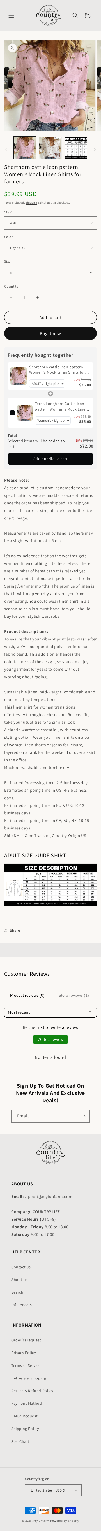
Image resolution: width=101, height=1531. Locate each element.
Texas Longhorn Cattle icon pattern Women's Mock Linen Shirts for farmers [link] (61, 406)
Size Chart (20, 1441)
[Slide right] (95, 149)
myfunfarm (41, 1521)
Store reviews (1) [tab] (74, 995)
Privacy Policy (23, 1352)
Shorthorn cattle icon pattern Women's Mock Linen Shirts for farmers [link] (57, 369)
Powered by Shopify (64, 1521)
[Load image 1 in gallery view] (25, 148)
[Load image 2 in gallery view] (50, 148)
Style (8, 211)
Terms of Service (26, 1365)
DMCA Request (24, 1415)
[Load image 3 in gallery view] (76, 148)
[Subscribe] (83, 1116)
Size (7, 261)
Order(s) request (26, 1340)
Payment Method (26, 1403)
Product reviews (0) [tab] (27, 995)
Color (8, 236)
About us (19, 1279)
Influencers (21, 1304)
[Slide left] (6, 149)
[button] (11, 15)
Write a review (50, 1039)
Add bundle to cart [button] (50, 458)
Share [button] (15, 930)
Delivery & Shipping (28, 1378)
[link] (18, 376)
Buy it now (50, 333)
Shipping (31, 202)
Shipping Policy (25, 1428)
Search (17, 1292)
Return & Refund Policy (32, 1390)
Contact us (21, 1266)
